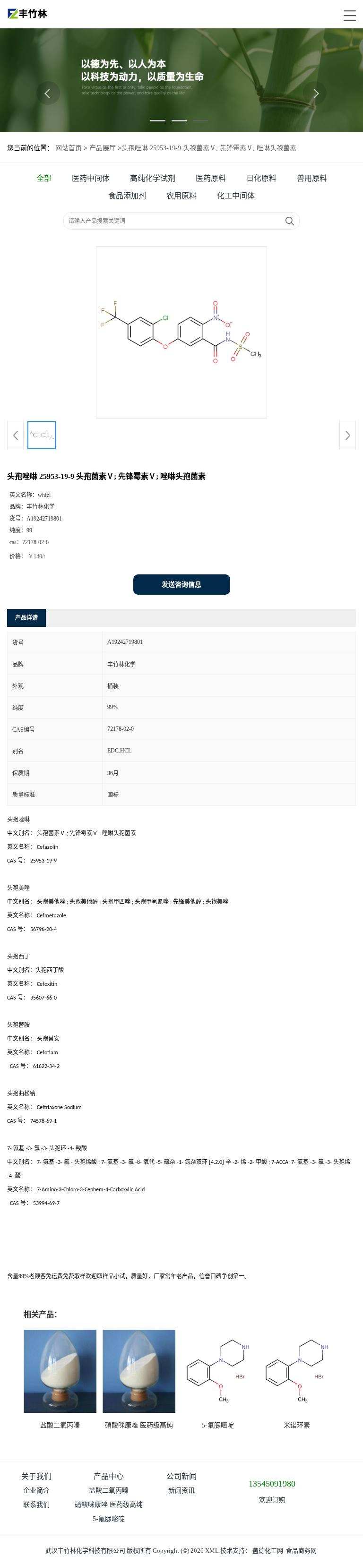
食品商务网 (301, 1550)
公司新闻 (181, 1476)
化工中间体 (236, 196)
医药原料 (211, 178)
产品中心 (109, 1476)
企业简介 (36, 1490)
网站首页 (68, 148)
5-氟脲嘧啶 (218, 1425)
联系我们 (36, 1504)
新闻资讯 (181, 1490)
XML (212, 1550)
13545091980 (272, 1483)
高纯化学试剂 (152, 178)
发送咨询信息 (181, 584)
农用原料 (181, 196)
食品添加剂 (127, 196)
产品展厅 (102, 148)
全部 (44, 178)
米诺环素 (297, 1425)
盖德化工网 (267, 1550)
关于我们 (36, 1476)
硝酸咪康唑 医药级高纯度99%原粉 (109, 1506)
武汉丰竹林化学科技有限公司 (85, 1550)
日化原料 (261, 178)
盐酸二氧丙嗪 (60, 1425)
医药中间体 (91, 178)
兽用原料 (312, 178)
